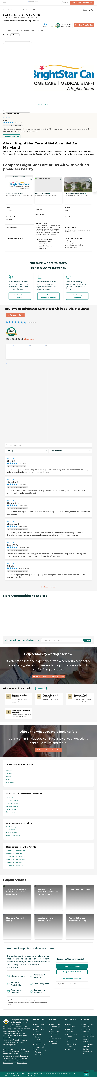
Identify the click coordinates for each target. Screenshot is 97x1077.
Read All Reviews (12, 136)
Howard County (11, 809)
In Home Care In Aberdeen (15, 865)
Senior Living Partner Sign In (55, 1027)
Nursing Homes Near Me (87, 1051)
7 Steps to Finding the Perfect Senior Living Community (16, 891)
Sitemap (38, 1042)
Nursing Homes (11, 833)
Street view (45, 105)
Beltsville (9, 779)
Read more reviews (48, 587)
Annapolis (9, 771)
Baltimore (9, 768)
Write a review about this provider (50, 676)
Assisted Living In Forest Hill (15, 850)
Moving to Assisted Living (15, 919)
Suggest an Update (72, 966)
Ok (86, 1074)
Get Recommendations (48, 296)
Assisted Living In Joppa (14, 853)
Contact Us (71, 1049)
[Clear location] (81, 640)
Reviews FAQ (71, 1044)
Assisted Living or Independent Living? (78, 919)
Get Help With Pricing (84, 25)
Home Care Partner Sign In (55, 1034)
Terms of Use (8, 1063)
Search (87, 640)
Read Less (40, 688)
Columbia (9, 774)
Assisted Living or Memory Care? (46, 919)
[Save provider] (92, 10)
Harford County (11, 797)
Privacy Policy (22, 1063)
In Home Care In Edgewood (15, 856)
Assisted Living (11, 827)
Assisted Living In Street (14, 862)
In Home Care (10, 830)
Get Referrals (56, 1039)
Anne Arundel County (13, 803)
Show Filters (56, 451)
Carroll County (10, 812)
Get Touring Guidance (77, 296)
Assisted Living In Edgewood (15, 859)
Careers (69, 1047)
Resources (39, 1034)
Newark (8, 776)
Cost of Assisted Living (79, 889)
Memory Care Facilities (13, 835)
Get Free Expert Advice (19, 296)
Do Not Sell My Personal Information (40, 1052)
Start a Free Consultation (82, 2)
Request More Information (49, 750)
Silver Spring (10, 782)
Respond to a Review (72, 972)
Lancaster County (12, 806)
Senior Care (7, 10)
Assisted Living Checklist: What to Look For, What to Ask (48, 891)
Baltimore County (12, 800)
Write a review (16, 315)
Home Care (6, 117)
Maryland (15, 10)
